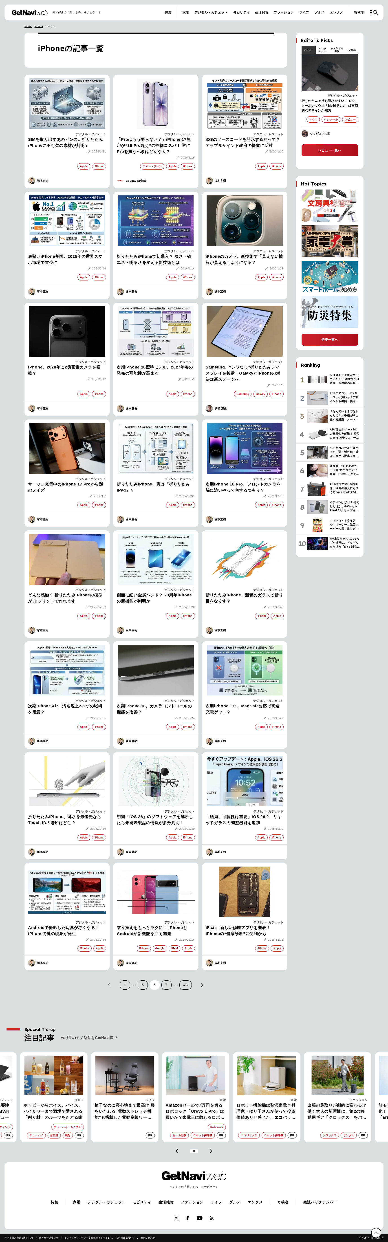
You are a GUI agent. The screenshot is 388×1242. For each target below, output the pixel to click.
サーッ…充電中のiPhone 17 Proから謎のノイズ (65, 487)
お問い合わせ (148, 1238)
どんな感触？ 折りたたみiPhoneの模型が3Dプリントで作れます (65, 598)
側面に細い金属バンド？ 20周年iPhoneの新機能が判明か (154, 598)
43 (185, 985)
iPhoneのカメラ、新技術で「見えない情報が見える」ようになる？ (244, 259)
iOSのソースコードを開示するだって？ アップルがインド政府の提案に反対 (243, 142)
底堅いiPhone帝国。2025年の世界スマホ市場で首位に (65, 259)
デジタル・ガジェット (211, 12)
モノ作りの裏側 (337, 50)
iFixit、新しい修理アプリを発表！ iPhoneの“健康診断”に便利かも (238, 930)
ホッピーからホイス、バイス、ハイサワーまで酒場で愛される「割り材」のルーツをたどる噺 (51, 1111)
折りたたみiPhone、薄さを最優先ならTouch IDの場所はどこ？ (64, 819)
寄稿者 (359, 12)
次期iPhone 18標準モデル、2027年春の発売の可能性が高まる (155, 370)
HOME (28, 26)
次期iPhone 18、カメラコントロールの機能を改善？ (154, 709)
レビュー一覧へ (330, 150)
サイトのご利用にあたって (19, 1238)
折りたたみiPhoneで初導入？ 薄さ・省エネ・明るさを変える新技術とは (154, 259)
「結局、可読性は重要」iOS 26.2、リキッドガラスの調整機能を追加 (244, 819)
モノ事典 (351, 50)
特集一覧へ (330, 339)
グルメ (319, 12)
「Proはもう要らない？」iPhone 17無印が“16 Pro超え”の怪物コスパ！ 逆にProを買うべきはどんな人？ (154, 145)
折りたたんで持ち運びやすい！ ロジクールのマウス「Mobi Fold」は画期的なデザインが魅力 (330, 105)
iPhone (39, 26)
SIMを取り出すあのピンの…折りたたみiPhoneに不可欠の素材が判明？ (65, 142)
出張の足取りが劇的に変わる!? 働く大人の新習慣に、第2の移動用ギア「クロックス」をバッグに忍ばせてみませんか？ (335, 1112)
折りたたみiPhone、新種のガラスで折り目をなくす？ (244, 598)
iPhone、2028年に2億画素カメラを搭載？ (64, 370)
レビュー (308, 50)
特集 (168, 12)
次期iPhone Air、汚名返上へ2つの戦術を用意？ (65, 709)
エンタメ (336, 12)
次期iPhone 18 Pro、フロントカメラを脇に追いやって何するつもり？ (243, 487)
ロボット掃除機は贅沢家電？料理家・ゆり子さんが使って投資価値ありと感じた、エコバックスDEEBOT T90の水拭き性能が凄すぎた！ (265, 1112)
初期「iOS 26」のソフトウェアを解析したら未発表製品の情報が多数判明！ (155, 819)
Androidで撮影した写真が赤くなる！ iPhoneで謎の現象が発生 (63, 930)
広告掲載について (125, 1238)
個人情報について (48, 1238)
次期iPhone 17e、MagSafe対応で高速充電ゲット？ (243, 709)
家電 (186, 12)
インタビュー (322, 50)
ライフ (304, 12)
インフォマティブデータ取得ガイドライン (87, 1238)
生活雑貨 (262, 12)
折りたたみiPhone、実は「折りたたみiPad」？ (153, 487)
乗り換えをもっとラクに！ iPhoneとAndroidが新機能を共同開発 (152, 930)
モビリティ (241, 12)
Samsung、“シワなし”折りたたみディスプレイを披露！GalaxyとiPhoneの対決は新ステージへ (243, 373)
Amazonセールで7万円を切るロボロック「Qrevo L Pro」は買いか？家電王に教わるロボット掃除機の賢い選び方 (193, 1112)
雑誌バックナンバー (320, 1202)
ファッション (284, 12)
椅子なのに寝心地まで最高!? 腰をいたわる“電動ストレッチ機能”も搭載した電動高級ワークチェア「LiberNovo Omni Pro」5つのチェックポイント (123, 1112)
